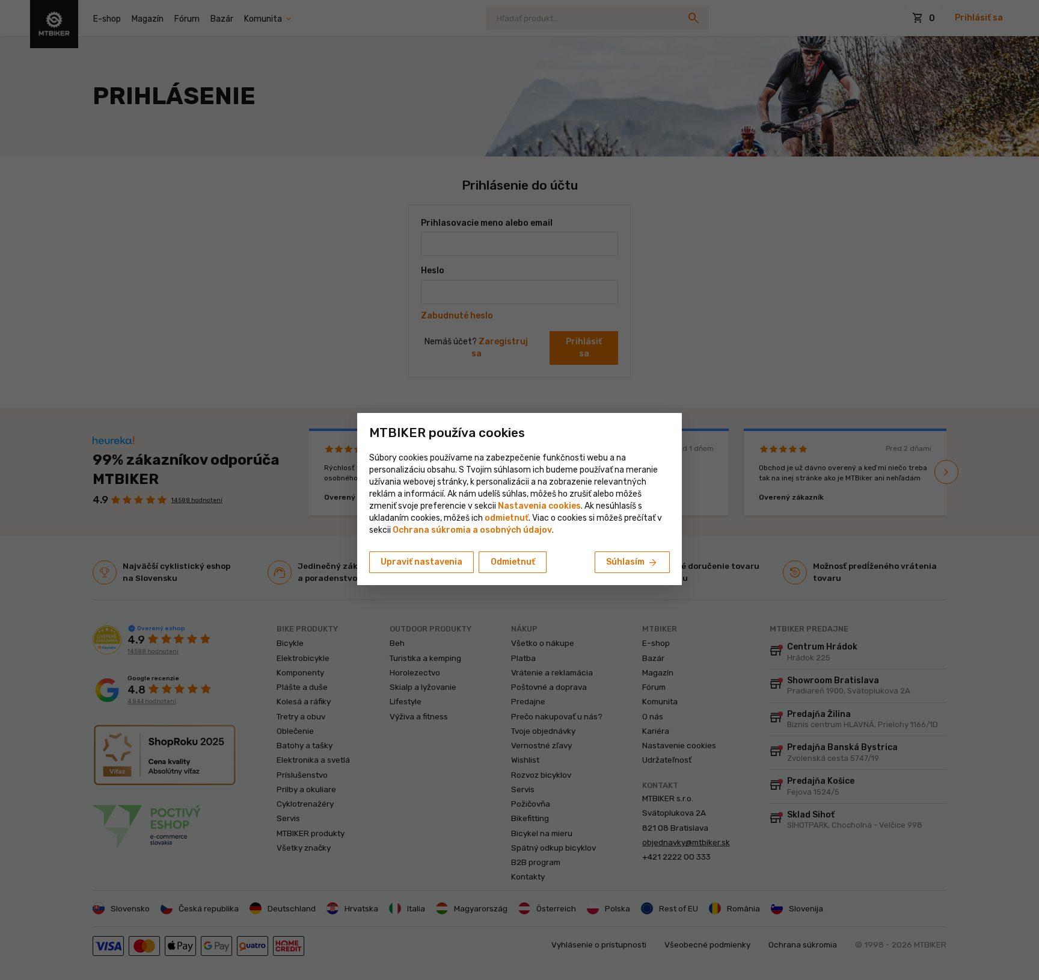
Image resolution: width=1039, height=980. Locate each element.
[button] (507, 518)
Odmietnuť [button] (513, 562)
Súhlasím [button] (632, 562)
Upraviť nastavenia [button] (421, 562)
